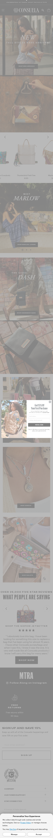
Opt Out (12, 829)
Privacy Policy (25, 823)
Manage (14, 834)
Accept (39, 834)
